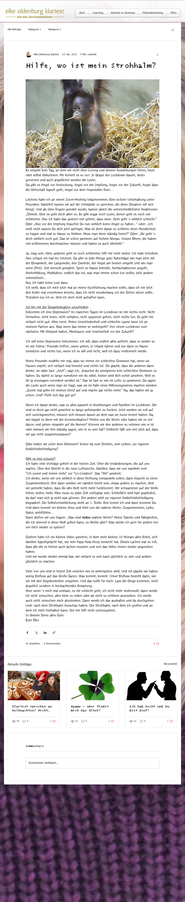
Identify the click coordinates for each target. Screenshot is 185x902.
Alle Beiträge (14, 29)
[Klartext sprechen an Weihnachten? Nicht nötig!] (34, 685)
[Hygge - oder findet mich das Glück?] (92, 685)
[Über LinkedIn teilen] (45, 632)
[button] (173, 29)
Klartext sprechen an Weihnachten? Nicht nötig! (32, 709)
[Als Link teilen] (54, 632)
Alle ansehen (170, 664)
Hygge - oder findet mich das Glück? (90, 708)
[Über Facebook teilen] (27, 632)
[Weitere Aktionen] (157, 54)
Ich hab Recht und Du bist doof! (149, 708)
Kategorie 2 (54, 29)
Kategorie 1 (34, 29)
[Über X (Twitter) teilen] (36, 632)
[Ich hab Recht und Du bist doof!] (151, 685)
